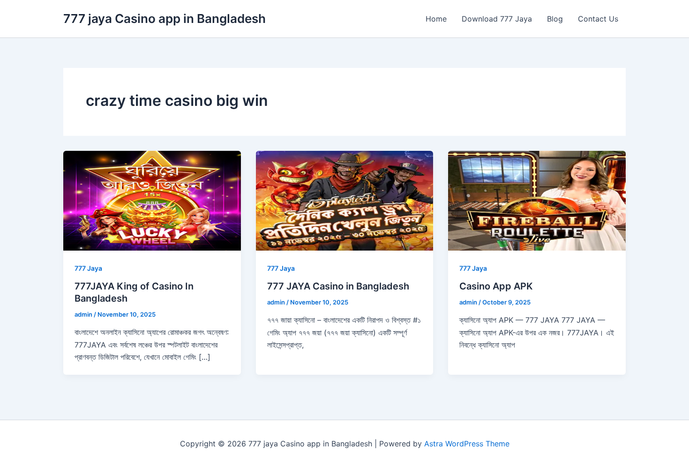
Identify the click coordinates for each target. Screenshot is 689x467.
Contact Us (598, 18)
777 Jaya (88, 268)
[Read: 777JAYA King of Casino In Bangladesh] (152, 200)
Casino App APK (496, 286)
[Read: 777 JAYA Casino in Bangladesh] (345, 200)
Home (436, 18)
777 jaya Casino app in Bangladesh (164, 18)
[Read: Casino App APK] (537, 200)
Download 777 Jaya (497, 18)
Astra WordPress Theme (466, 443)
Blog (555, 18)
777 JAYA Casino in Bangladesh (338, 286)
